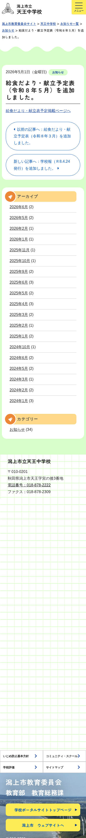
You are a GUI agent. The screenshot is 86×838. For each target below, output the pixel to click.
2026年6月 (19, 207)
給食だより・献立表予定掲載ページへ (38, 111)
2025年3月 (19, 315)
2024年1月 (19, 401)
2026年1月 (19, 239)
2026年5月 (19, 218)
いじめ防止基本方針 (16, 756)
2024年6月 (19, 358)
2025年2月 (19, 325)
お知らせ (58, 72)
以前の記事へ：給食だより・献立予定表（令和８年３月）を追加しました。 (42, 136)
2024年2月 (19, 390)
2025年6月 (19, 282)
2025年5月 (19, 293)
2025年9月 (19, 272)
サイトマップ (54, 767)
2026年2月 (19, 228)
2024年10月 (20, 347)
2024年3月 (19, 379)
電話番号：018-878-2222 (29, 485)
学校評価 (9, 767)
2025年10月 (20, 261)
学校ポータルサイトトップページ (43, 810)
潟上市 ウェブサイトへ (43, 825)
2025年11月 (20, 250)
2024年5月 (19, 368)
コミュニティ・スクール (62, 756)
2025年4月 (19, 304)
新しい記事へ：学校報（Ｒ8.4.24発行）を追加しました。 (42, 164)
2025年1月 (19, 336)
